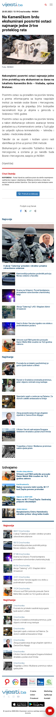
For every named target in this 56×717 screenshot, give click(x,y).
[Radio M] (6, 682)
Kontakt (47, 698)
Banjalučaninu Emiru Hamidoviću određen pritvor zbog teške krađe (32, 513)
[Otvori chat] (50, 711)
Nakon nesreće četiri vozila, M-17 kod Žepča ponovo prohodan (32, 488)
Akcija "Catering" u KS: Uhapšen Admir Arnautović (33, 308)
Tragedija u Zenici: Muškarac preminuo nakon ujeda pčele (33, 447)
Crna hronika (24, 531)
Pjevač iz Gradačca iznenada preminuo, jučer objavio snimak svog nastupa (34, 381)
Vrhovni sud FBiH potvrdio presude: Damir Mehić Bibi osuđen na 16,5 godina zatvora (34, 342)
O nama (33, 691)
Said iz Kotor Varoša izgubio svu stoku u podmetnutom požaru (34, 324)
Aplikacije (48, 695)
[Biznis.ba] (40, 682)
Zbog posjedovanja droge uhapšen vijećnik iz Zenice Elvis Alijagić (32, 414)
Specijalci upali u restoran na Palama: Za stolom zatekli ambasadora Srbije (34, 397)
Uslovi (32, 695)
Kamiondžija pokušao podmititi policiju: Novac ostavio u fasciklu (34, 275)
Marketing (48, 691)
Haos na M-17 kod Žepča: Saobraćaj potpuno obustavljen (33, 500)
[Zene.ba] (23, 682)
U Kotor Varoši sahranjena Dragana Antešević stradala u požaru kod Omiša (33, 430)
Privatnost (34, 698)
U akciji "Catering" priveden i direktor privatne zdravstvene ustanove (25, 267)
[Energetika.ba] (49, 682)
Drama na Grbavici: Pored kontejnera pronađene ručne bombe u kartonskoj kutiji (33, 292)
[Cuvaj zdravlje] (32, 682)
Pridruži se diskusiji (30, 194)
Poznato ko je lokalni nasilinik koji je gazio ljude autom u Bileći (32, 364)
